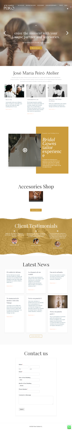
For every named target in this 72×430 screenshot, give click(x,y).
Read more (9, 286)
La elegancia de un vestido (34, 273)
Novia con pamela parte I (56, 313)
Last (31, 369)
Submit (21, 409)
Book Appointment (51, 5)
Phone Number (23, 389)
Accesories (40, 5)
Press (61, 5)
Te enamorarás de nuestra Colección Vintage (13, 300)
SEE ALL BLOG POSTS (35, 336)
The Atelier (21, 5)
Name (21, 364)
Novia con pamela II (35, 298)
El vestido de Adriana (14, 272)
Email (20, 371)
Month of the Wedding (25, 383)
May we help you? (36, 48)
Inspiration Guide (31, 5)
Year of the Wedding (24, 377)
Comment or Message (25, 395)
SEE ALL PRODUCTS (36, 210)
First (20, 369)
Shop (65, 5)
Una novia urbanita (56, 272)
